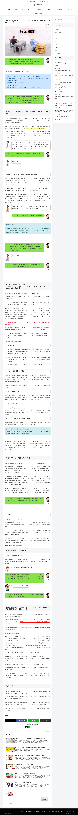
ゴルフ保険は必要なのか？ (61, 116)
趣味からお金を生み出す (60, 87)
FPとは (33, 811)
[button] (45, 720)
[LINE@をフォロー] (29, 727)
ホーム (22, 811)
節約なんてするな (59, 91)
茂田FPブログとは (27, 811)
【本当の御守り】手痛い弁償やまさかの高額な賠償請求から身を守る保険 (64, 111)
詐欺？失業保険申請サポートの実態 (63, 82)
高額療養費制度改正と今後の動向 (62, 70)
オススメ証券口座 (55, 811)
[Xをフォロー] (26, 727)
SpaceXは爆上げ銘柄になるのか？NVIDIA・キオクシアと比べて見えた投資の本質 (64, 64)
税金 (6, 715)
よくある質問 (42, 811)
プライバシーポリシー (70, 811)
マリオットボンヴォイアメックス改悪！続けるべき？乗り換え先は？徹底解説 (64, 104)
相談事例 (37, 811)
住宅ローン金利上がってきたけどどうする (64, 76)
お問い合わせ (62, 811)
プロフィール (48, 811)
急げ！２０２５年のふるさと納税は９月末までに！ (64, 97)
